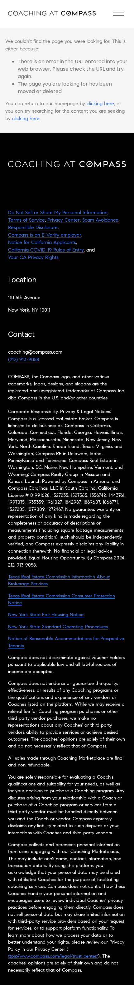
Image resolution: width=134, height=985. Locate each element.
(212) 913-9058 (23, 359)
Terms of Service (26, 220)
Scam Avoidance (100, 220)
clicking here (100, 103)
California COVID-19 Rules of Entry (46, 250)
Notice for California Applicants (42, 242)
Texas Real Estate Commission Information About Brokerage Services (59, 581)
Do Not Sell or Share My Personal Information (58, 212)
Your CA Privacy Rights (33, 257)
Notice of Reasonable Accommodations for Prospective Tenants (66, 642)
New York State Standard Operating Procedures (58, 627)
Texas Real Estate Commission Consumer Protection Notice (61, 600)
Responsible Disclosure (33, 227)
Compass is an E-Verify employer (44, 235)
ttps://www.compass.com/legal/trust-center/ (53, 956)
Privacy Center (63, 220)
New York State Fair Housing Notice (46, 615)
